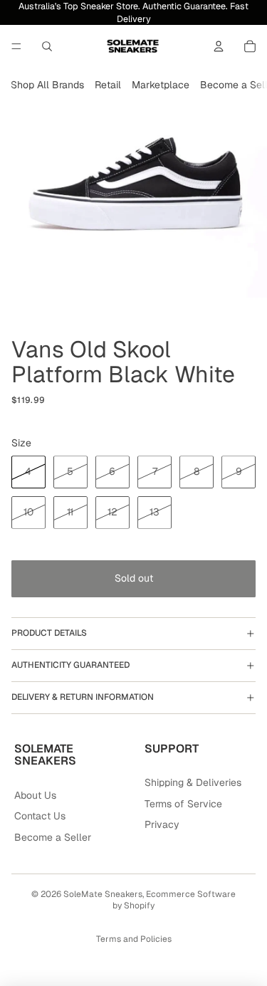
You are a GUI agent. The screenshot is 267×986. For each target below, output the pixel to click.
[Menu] (16, 46)
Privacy (162, 824)
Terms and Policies (134, 939)
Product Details (49, 633)
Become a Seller (52, 837)
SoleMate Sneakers (102, 894)
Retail (108, 84)
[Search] (47, 46)
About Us (35, 795)
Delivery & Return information (82, 697)
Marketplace (160, 84)
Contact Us (40, 815)
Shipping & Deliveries (193, 782)
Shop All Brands (47, 84)
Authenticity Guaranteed (70, 665)
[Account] (218, 46)
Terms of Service (183, 803)
